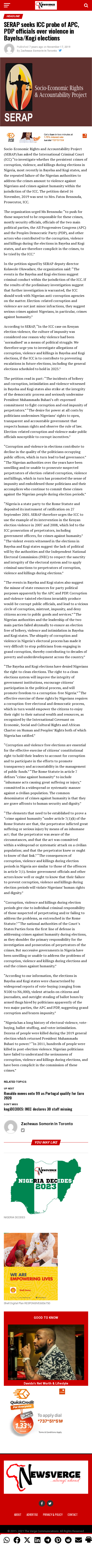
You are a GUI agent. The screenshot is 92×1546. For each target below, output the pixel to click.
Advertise (32, 1515)
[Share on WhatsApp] (6, 1540)
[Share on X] (27, 1540)
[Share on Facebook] (17, 1540)
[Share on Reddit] (68, 1540)
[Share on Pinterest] (58, 1540)
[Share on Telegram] (47, 1540)
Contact (73, 1515)
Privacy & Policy (52, 1515)
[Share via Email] (78, 1540)
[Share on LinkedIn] (37, 1540)
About (17, 1515)
